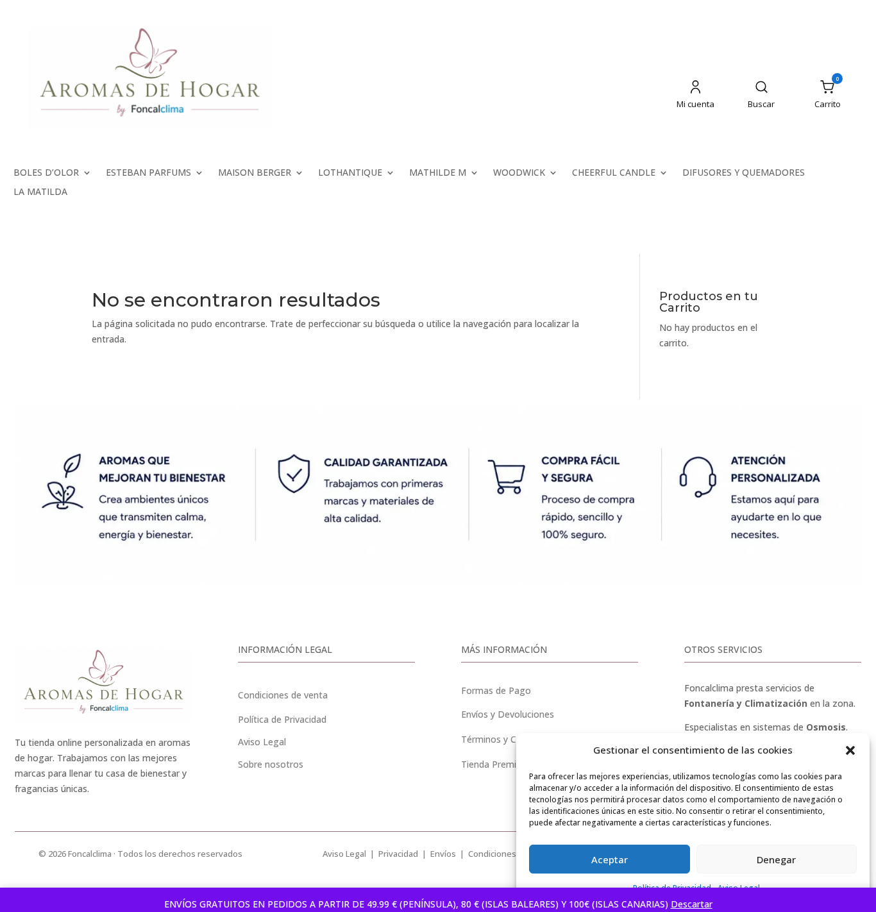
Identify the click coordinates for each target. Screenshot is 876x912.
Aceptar (609, 859)
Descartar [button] (691, 904)
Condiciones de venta (283, 695)
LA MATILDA (40, 192)
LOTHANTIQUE (350, 173)
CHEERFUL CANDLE (613, 173)
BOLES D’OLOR (46, 173)
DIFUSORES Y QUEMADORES (743, 173)
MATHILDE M (437, 173)
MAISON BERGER (254, 173)
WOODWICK (519, 173)
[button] (850, 750)
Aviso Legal (344, 853)
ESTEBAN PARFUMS (148, 173)
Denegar (776, 859)
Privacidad (398, 853)
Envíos (443, 853)
